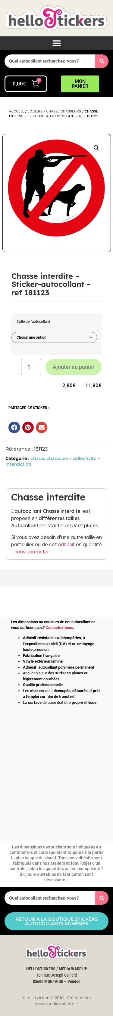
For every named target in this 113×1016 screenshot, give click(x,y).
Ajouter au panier (73, 367)
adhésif (66, 544)
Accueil (16, 111)
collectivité (84, 458)
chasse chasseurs (63, 111)
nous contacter (31, 552)
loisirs (35, 111)
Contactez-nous (59, 627)
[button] (56, 43)
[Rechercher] (101, 61)
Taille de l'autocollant (33, 321)
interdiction (18, 464)
